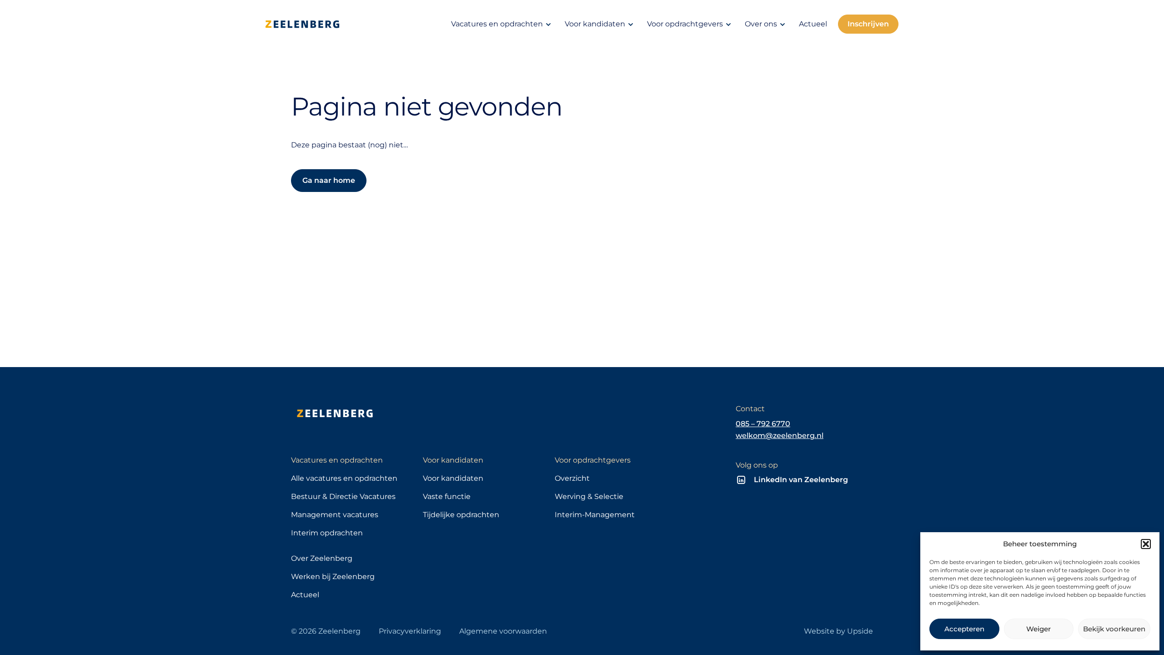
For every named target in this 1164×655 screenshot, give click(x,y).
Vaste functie (447, 496)
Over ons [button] (761, 24)
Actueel (813, 24)
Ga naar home (328, 180)
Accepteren (964, 629)
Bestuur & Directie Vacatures (343, 496)
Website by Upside (838, 631)
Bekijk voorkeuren (1114, 629)
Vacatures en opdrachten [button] (497, 24)
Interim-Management (595, 514)
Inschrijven (868, 24)
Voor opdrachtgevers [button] (685, 24)
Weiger (1038, 629)
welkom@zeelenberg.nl (779, 435)
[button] (1145, 544)
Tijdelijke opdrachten (461, 514)
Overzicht (572, 478)
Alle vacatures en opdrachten (344, 478)
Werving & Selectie (589, 496)
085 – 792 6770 (763, 423)
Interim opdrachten (327, 533)
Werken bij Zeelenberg (333, 576)
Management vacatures (334, 514)
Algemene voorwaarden (503, 631)
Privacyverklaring (410, 631)
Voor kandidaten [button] (595, 24)
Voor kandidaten (453, 478)
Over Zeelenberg (321, 558)
